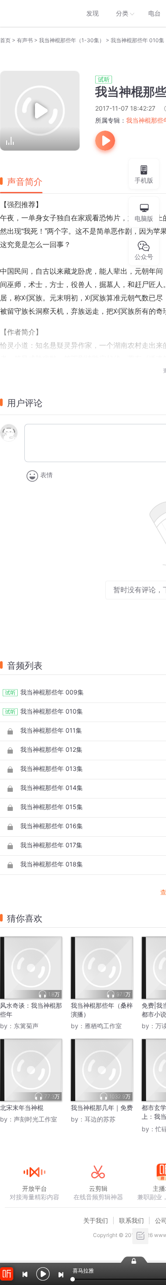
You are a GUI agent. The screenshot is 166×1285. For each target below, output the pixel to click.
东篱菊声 (26, 1026)
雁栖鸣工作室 (103, 1026)
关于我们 (95, 1220)
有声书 (25, 40)
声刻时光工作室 (35, 1119)
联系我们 (131, 1220)
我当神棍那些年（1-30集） (71, 40)
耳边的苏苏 (100, 1119)
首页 (5, 40)
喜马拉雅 (34, 13)
